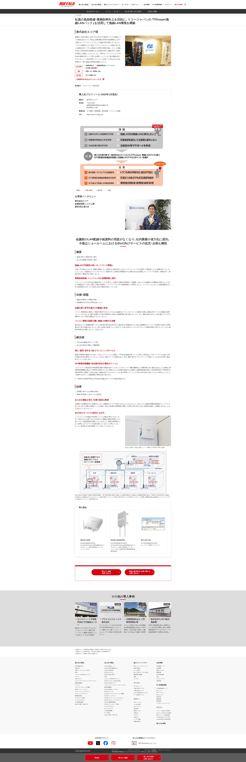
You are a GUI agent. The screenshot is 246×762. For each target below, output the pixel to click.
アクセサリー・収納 (80, 698)
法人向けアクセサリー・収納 (111, 704)
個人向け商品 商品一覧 (81, 704)
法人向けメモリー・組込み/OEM (112, 681)
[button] (106, 572)
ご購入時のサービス (139, 688)
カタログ (136, 715)
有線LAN (77, 668)
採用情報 (158, 681)
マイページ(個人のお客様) (163, 711)
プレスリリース (160, 679)
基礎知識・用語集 (138, 674)
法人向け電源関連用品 (110, 702)
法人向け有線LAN (109, 670)
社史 (157, 676)
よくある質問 (137, 704)
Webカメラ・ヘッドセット (81, 689)
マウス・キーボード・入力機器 (82, 687)
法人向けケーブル (109, 691)
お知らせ (136, 717)
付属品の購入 (137, 721)
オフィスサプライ (109, 708)
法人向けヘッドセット (110, 696)
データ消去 (107, 713)
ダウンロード (137, 706)
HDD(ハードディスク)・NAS (82, 670)
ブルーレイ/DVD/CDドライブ (82, 674)
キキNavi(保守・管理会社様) (163, 719)
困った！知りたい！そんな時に (141, 672)
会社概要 (158, 668)
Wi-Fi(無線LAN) (79, 666)
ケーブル (77, 685)
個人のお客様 (161, 723)
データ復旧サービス (139, 695)
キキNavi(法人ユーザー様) (163, 717)
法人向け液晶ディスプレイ (111, 689)
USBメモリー (78, 679)
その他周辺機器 (79, 702)
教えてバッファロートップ (141, 666)
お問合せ (136, 713)
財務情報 (158, 699)
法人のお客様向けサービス (141, 692)
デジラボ (136, 679)
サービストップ (138, 686)
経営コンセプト (160, 670)
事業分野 (158, 672)
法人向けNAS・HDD (109, 674)
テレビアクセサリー (80, 700)
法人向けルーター (109, 672)
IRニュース (159, 690)
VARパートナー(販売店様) (163, 715)
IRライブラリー (160, 692)
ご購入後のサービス (139, 690)
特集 (135, 676)
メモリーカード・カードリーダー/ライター (86, 681)
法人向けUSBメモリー (110, 683)
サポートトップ (138, 702)
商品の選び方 (137, 668)
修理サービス (137, 711)
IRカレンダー (159, 695)
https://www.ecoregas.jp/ (95, 114)
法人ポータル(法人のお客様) (163, 713)
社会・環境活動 (160, 674)
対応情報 (136, 708)
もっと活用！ (137, 670)
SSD (76, 672)
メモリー (77, 676)
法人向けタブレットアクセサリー (113, 700)
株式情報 (158, 701)
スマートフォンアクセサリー (82, 691)
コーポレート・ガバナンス (163, 703)
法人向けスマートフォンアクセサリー (114, 698)
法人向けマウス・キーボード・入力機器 (114, 693)
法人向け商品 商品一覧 (110, 715)
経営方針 (158, 697)
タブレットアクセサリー (81, 693)
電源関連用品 (78, 696)
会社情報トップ (160, 666)
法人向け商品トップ (109, 666)
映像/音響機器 (78, 683)
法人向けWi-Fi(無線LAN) (110, 668)
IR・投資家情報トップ (161, 688)
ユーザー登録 (137, 719)
